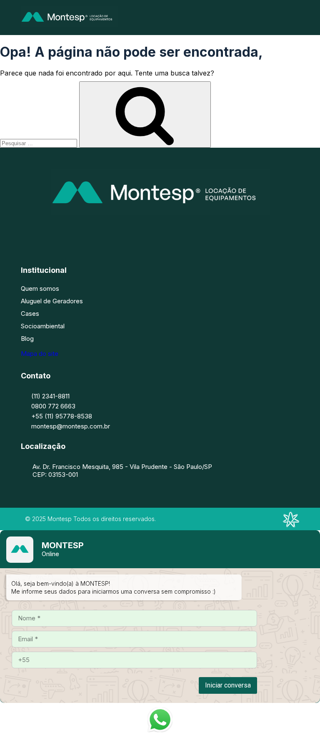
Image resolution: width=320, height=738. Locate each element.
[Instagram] (147, 231)
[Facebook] (122, 231)
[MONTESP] (69, 24)
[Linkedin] (172, 231)
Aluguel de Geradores (52, 301)
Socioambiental (43, 326)
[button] (296, 17)
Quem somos (40, 288)
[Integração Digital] (290, 525)
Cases (30, 313)
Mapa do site (39, 354)
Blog (27, 339)
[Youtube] (197, 231)
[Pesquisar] (145, 114)
